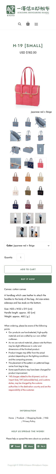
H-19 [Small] (28, 46)
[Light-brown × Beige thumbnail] (28, 177)
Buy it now (28, 279)
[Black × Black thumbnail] (40, 190)
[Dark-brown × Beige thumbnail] (15, 177)
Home (11, 417)
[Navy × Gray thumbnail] (15, 204)
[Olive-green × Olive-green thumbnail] (28, 190)
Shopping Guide (34, 417)
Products (20, 417)
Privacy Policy (29, 421)
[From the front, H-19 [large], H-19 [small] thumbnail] (28, 163)
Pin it (42, 446)
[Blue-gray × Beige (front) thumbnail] (15, 122)
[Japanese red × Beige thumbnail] (40, 163)
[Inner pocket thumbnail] (40, 122)
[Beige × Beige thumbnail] (40, 177)
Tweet (17, 446)
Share (30, 446)
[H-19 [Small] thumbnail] (15, 135)
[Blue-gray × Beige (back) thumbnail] (28, 122)
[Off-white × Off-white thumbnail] (15, 190)
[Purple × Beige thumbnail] (28, 204)
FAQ (46, 417)
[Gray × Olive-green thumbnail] (40, 204)
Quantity (8, 257)
